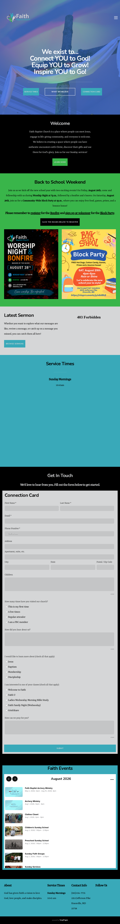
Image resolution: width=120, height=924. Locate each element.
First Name (10, 503)
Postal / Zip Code (104, 562)
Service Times (31, 92)
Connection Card (91, 92)
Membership (14, 672)
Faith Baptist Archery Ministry (38, 788)
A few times (14, 612)
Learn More (60, 162)
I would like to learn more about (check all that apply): (30, 656)
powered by (60, 920)
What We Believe (60, 92)
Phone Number (12, 528)
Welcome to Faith (17, 690)
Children (9, 575)
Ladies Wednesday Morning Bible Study (28, 700)
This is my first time (18, 606)
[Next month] (15, 778)
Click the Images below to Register (60, 222)
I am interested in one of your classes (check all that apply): (32, 685)
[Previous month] (8, 778)
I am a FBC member (18, 622)
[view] (105, 779)
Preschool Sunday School (37, 840)
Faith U (11, 695)
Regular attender (16, 617)
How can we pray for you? (17, 718)
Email (7, 516)
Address (8, 541)
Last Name (65, 503)
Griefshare (13, 710)
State (53, 562)
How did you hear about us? (17, 630)
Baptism (12, 667)
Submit (60, 748)
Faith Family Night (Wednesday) (24, 705)
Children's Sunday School (37, 827)
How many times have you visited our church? (26, 601)
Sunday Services (32, 867)
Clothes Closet (31, 814)
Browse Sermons (15, 344)
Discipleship (14, 677)
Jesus (10, 661)
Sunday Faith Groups (35, 854)
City (6, 562)
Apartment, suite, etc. (14, 551)
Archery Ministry (32, 801)
